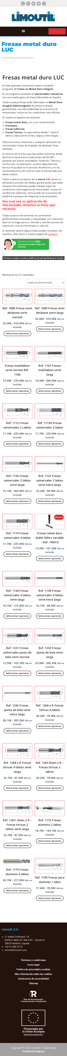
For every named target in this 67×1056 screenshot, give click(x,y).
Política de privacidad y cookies (33, 969)
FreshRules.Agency (33, 1051)
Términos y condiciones (33, 960)
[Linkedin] (39, 4)
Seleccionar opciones (17, 333)
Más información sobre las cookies (33, 974)
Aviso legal (33, 964)
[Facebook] (33, 4)
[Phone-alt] (23, 4)
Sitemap (33, 983)
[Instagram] (44, 4)
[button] (23, 30)
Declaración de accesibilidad (33, 978)
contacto (52, 234)
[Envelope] (28, 4)
